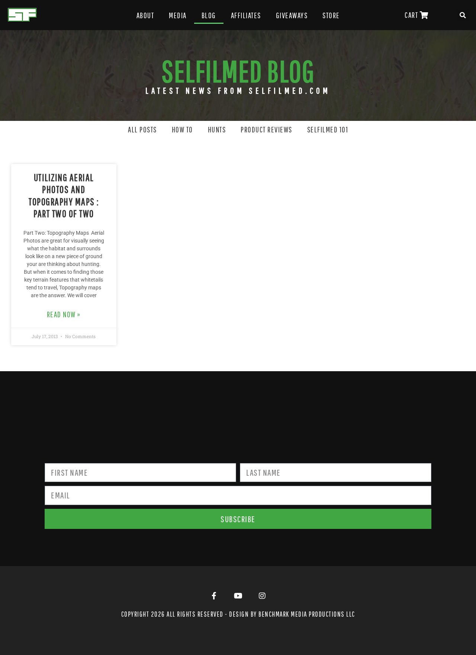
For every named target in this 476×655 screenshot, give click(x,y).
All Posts (142, 129)
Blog (209, 15)
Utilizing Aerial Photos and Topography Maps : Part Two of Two (64, 195)
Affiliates (246, 15)
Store (331, 15)
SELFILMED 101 (327, 129)
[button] (463, 15)
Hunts (217, 129)
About (145, 15)
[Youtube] (238, 595)
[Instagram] (262, 595)
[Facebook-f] (213, 595)
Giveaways (292, 15)
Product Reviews (266, 129)
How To (182, 129)
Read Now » (64, 314)
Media (178, 15)
